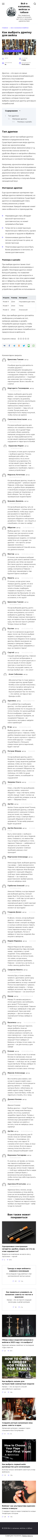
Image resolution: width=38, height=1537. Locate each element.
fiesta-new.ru (27, 1536)
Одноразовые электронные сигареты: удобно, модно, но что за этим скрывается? (18, 1249)
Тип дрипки (13, 116)
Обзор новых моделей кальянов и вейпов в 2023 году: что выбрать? (17, 1341)
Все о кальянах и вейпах (13, 51)
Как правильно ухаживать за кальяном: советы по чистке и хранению (19, 1294)
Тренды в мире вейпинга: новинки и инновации (19, 1270)
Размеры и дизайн (24, 122)
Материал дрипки (19, 119)
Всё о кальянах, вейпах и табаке (24, 8)
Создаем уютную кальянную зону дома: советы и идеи (17, 1424)
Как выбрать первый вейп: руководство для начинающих (16, 1465)
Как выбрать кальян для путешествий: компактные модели (18, 1382)
